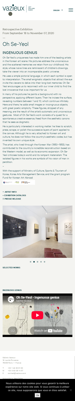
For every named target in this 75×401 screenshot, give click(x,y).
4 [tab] (41, 261)
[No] (70, 390)
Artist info (11, 191)
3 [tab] (37, 261)
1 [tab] (30, 261)
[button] (57, 10)
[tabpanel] (37, 232)
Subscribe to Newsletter (13, 378)
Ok (37, 395)
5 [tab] (44, 261)
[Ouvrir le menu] (71, 10)
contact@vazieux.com (17, 373)
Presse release (13, 198)
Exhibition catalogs (15, 195)
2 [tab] (34, 261)
